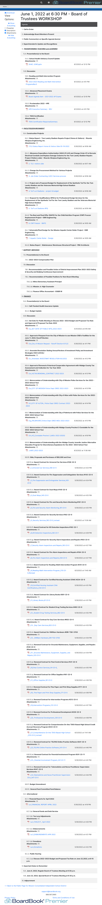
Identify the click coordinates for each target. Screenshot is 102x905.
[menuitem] (41, 2)
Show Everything (11, 24)
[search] (41, 2)
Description (11, 30)
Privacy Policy (10, 898)
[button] (48, 2)
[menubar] (51, 2)
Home (5, 6)
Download (10, 13)
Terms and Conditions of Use (63, 898)
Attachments (11, 33)
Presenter (10, 28)
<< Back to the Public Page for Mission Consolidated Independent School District (35, 886)
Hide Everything (11, 36)
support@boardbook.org (51, 891)
